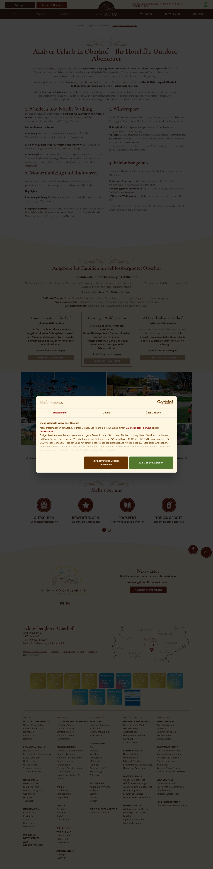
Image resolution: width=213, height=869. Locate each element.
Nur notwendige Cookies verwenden (105, 462)
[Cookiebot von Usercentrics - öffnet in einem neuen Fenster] (159, 402)
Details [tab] (106, 412)
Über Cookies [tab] (153, 412)
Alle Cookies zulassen (151, 462)
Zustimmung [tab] (60, 412)
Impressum (46, 431)
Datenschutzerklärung (138, 427)
